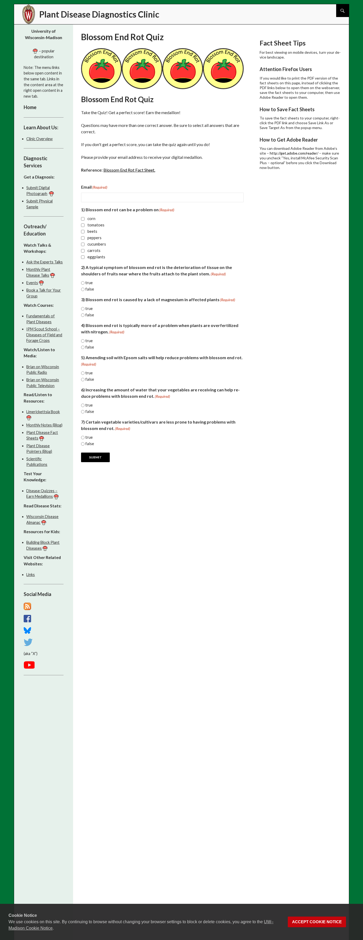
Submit (95, 457)
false (89, 289)
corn (91, 218)
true (89, 282)
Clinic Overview (39, 138)
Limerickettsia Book (43, 411)
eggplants (96, 256)
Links (30, 574)
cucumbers (96, 244)
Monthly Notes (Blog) (44, 425)
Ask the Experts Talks (44, 262)
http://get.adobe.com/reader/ (294, 153)
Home (30, 107)
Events (32, 282)
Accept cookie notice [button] (317, 922)
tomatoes (95, 224)
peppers (94, 237)
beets (92, 231)
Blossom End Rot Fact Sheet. (129, 169)
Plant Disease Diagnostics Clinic (99, 14)
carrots (93, 250)
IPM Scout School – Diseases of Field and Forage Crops (44, 335)
